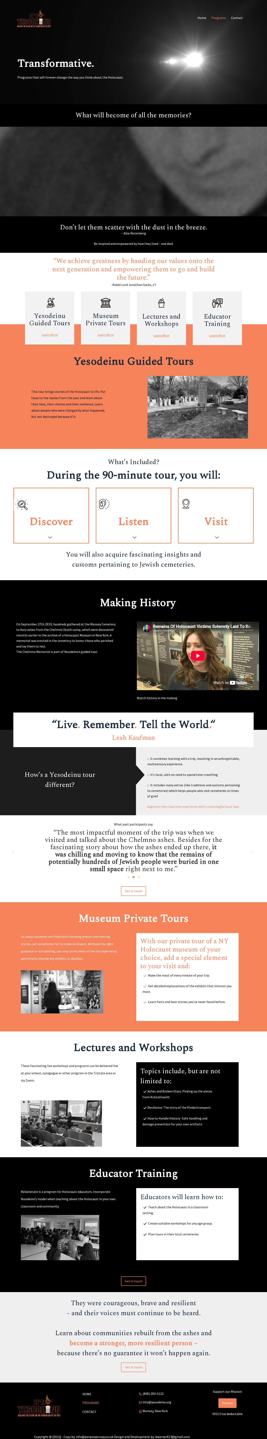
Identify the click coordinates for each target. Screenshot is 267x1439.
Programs (90, 1403)
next (251, 852)
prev (13, 852)
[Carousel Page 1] (128, 877)
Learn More (50, 335)
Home (86, 1394)
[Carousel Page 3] (138, 877)
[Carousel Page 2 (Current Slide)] (133, 877)
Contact (89, 1412)
